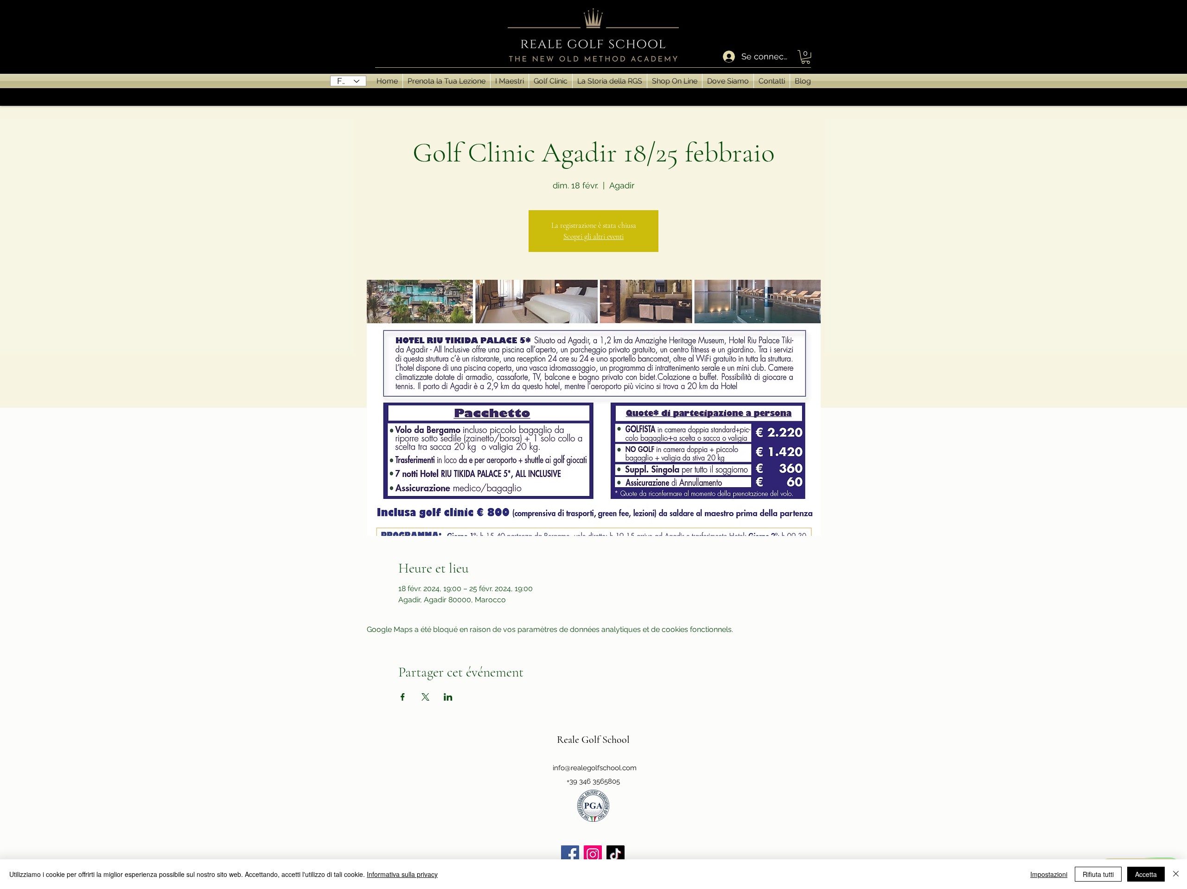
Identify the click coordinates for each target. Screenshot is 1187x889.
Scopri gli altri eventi (593, 236)
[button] (806, 57)
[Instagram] (593, 854)
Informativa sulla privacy (402, 874)
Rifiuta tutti (1098, 874)
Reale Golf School (593, 740)
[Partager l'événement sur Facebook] (402, 697)
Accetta (1146, 874)
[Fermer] (1175, 874)
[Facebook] (570, 854)
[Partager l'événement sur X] (425, 697)
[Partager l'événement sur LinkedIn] (448, 697)
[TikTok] (615, 854)
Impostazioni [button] (1048, 874)
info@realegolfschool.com (595, 768)
